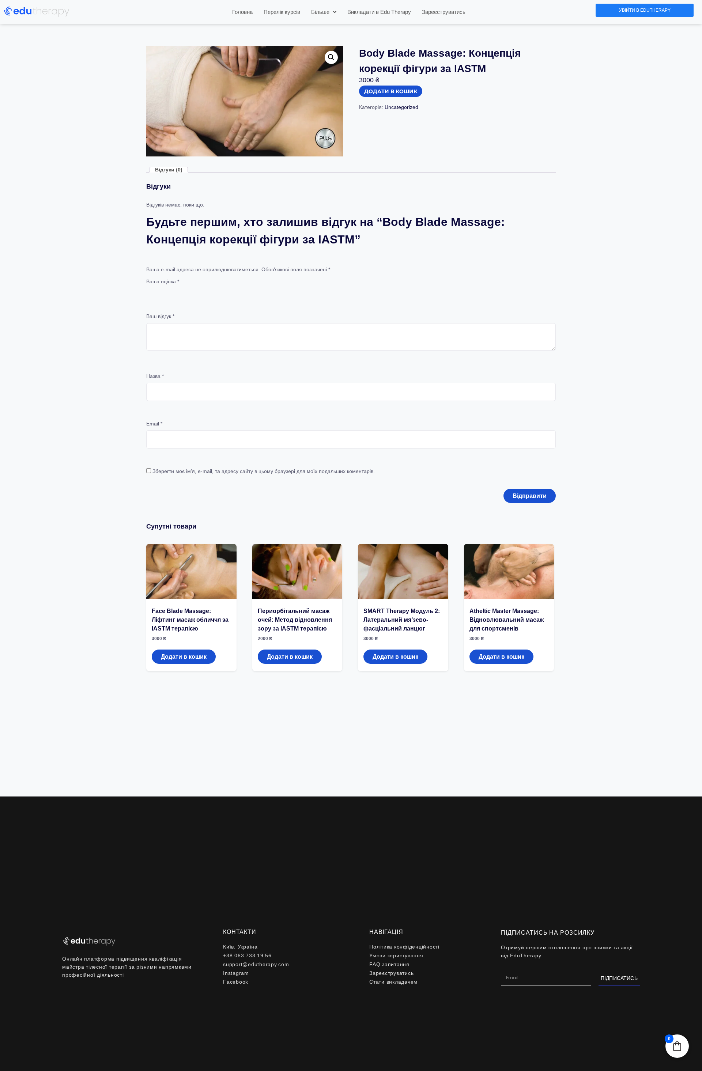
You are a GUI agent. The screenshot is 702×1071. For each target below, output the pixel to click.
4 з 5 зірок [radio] (181, 291)
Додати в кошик (390, 91)
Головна (242, 12)
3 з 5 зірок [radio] (171, 291)
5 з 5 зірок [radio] (191, 291)
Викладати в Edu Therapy (379, 12)
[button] (324, 12)
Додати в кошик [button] (184, 657)
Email (154, 424)
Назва (155, 376)
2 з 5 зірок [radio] (160, 291)
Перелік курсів (282, 12)
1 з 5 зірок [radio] (150, 291)
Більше (320, 12)
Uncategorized (401, 107)
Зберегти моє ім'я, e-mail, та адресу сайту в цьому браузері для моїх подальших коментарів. (263, 471)
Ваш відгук (160, 316)
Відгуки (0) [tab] (168, 169)
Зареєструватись (443, 12)
